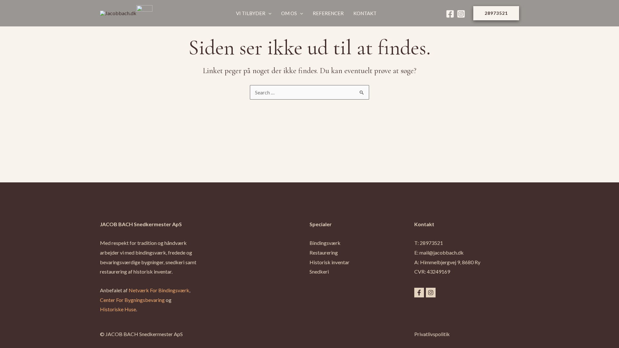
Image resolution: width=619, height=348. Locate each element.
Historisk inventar (329, 262)
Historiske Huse (118, 309)
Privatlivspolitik (432, 334)
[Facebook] (450, 14)
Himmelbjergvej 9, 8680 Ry (450, 262)
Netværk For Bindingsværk (159, 290)
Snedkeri (319, 271)
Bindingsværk (325, 243)
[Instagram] (461, 14)
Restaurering (324, 252)
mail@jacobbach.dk (441, 252)
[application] (268, 13)
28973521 (431, 243)
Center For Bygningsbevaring (132, 300)
